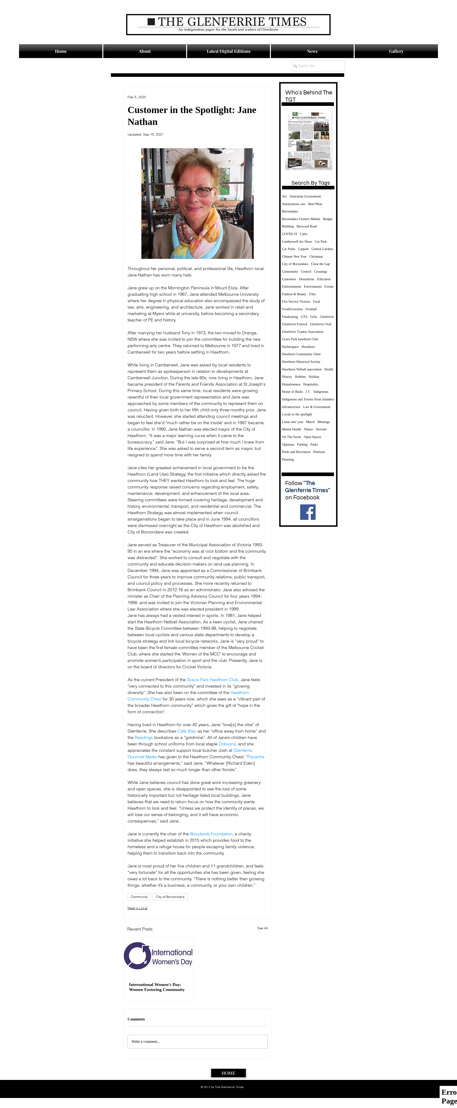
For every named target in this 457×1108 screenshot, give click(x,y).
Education (324, 279)
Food (316, 301)
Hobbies (300, 377)
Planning (288, 459)
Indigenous (320, 392)
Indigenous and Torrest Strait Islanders (308, 399)
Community (139, 897)
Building (288, 226)
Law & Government (316, 407)
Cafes (303, 234)
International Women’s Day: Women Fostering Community (157, 987)
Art (284, 196)
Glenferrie (327, 317)
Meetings (324, 422)
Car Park (321, 241)
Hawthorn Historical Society (301, 362)
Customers (289, 279)
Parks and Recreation (296, 452)
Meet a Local (137, 908)
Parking (302, 444)
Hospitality (310, 384)
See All (262, 928)
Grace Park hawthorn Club (300, 339)
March (310, 422)
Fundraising (290, 317)
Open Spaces (312, 437)
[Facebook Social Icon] (308, 512)
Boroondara (290, 211)
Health (328, 369)
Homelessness (291, 384)
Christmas (316, 256)
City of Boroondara (170, 897)
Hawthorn (308, 347)
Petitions (319, 452)
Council (306, 271)
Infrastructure (291, 407)
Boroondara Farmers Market (301, 219)
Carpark (303, 249)
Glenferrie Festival (294, 324)
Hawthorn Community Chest (301, 354)
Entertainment (291, 286)
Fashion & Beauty (294, 294)
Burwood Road (307, 226)
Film (312, 294)
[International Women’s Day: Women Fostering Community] (158, 956)
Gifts (313, 317)
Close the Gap (320, 264)
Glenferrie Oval (320, 324)
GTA (304, 317)
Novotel (321, 429)
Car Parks (288, 249)
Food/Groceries (292, 309)
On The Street (291, 437)
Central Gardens (322, 249)
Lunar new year (292, 422)
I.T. (308, 392)
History (287, 377)
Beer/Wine (315, 204)
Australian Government (305, 196)
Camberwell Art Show (297, 241)
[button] (312, 51)
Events (328, 286)
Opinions (288, 444)
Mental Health (291, 429)
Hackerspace (290, 347)
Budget (328, 219)
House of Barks (292, 392)
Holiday (314, 377)
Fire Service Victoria (296, 301)
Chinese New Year (294, 256)
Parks (314, 444)
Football (311, 309)
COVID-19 (289, 234)
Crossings (320, 271)
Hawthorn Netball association (302, 369)
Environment (313, 286)
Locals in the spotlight (297, 414)
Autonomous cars (293, 204)
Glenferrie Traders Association (302, 332)
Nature (308, 429)
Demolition (306, 279)
